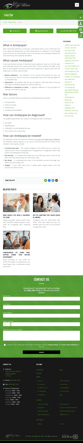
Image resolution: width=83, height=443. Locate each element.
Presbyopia (68, 97)
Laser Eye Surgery (70, 66)
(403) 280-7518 (33, 290)
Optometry (68, 85)
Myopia (67, 100)
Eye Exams (68, 50)
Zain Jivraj (9, 41)
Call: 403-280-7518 (69, 31)
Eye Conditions (69, 113)
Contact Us (16, 31)
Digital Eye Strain (70, 61)
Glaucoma (68, 102)
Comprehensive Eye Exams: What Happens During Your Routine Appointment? (16, 254)
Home (5, 22)
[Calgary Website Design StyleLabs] (70, 437)
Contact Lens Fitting (71, 77)
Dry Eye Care (69, 48)
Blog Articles (12, 22)
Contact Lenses (70, 69)
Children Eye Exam (71, 45)
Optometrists (69, 53)
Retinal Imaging (70, 74)
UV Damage (69, 87)
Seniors (67, 82)
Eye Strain (68, 116)
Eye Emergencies (70, 71)
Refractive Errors (70, 110)
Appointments (42, 31)
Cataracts (68, 63)
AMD (66, 105)
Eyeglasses (68, 108)
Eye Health (68, 79)
